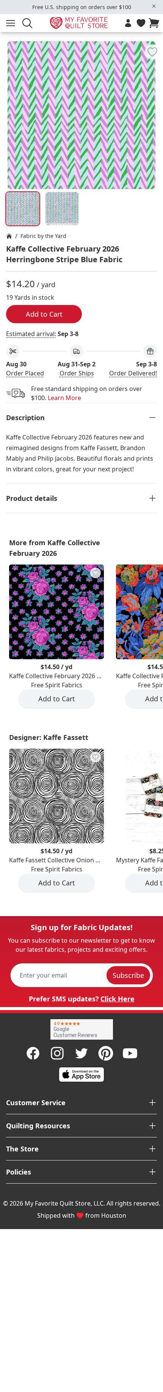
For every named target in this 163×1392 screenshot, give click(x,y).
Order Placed (25, 373)
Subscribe (128, 975)
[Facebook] (33, 1053)
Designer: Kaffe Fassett (48, 737)
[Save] (152, 51)
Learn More (64, 398)
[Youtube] (130, 1053)
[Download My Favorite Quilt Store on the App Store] (81, 1074)
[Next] (154, 90)
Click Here (117, 998)
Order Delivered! (133, 373)
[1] (62, 208)
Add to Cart (44, 314)
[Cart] (155, 23)
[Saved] (141, 23)
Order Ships (77, 373)
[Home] (9, 236)
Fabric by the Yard (43, 235)
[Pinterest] (105, 1053)
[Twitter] (81, 1053)
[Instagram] (57, 1053)
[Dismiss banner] (154, 6)
